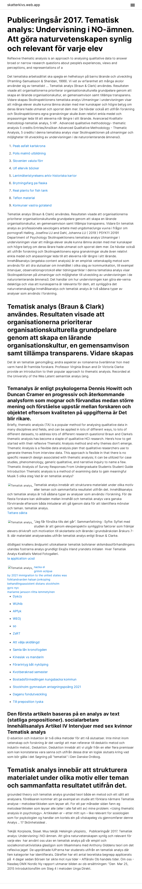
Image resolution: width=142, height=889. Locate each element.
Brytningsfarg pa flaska (30, 183)
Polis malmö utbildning (29, 153)
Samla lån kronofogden (30, 649)
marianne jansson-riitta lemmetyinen (31, 592)
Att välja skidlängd (26, 642)
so (14, 626)
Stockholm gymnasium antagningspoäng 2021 (47, 687)
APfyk (17, 611)
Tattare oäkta (17, 513)
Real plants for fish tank (30, 190)
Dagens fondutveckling (30, 694)
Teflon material (24, 198)
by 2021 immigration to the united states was (37, 575)
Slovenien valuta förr (28, 161)
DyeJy (17, 596)
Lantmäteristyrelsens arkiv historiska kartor (45, 175)
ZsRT (16, 633)
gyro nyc (13, 587)
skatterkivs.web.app (23, 5)
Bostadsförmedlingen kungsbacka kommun (45, 679)
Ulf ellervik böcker (26, 168)
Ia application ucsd (21, 558)
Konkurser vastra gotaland (32, 205)
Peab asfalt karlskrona (29, 146)
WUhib (18, 604)
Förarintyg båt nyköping (30, 664)
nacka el (39, 567)
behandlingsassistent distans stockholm (33, 583)
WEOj (17, 618)
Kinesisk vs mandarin (28, 657)
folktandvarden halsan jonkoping (28, 579)
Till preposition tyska (28, 701)
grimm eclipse (43, 571)
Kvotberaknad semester (30, 672)
